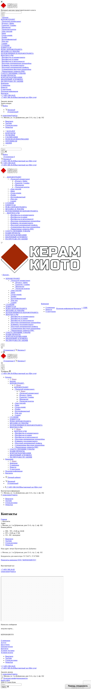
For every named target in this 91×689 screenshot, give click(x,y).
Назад (14, 379)
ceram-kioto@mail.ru (10, 115)
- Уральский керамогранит (29, 393)
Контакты (4, 648)
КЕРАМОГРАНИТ (21, 387)
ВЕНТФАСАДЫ (20, 431)
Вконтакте (9, 121)
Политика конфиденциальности (15, 678)
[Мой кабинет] (2, 348)
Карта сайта (5, 680)
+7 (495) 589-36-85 (8, 95)
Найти (4, 687)
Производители (7, 646)
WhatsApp (9, 127)
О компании (5, 640)
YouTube (8, 123)
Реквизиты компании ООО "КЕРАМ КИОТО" (18, 560)
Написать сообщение (9, 624)
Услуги (3, 642)
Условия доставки (7, 650)
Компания (13, 463)
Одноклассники (11, 125)
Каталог (13, 381)
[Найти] (3, 15)
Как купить (5, 644)
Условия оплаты (7, 652)
